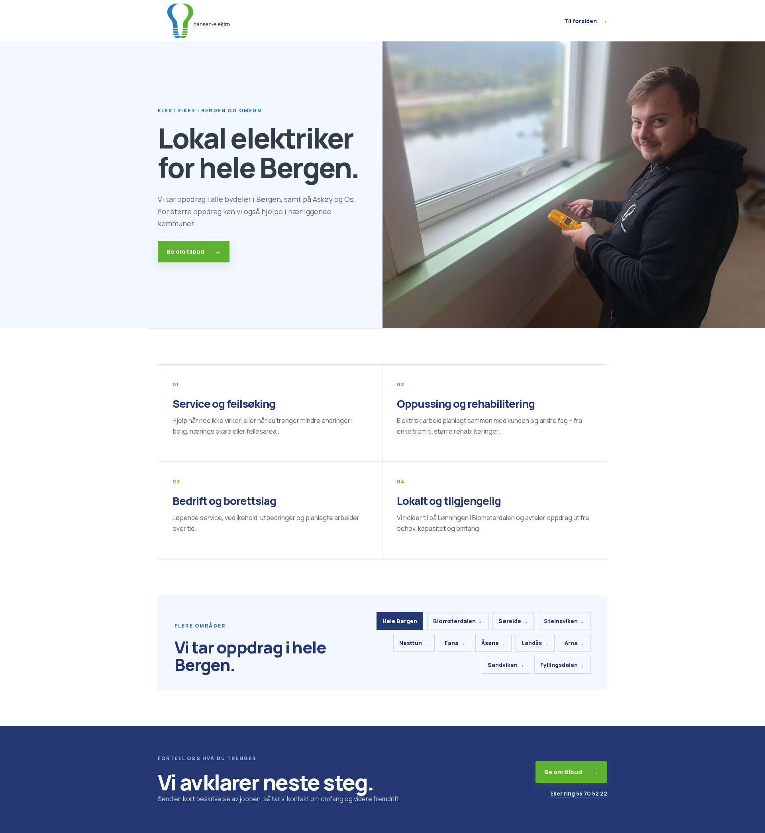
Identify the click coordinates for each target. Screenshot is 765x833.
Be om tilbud (194, 251)
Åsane (493, 643)
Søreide (513, 621)
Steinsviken (564, 621)
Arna (575, 643)
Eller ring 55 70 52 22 (578, 793)
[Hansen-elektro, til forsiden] (197, 21)
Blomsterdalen (458, 621)
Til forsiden (585, 21)
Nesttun (414, 643)
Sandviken (506, 665)
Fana (455, 643)
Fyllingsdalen (562, 665)
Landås (535, 643)
